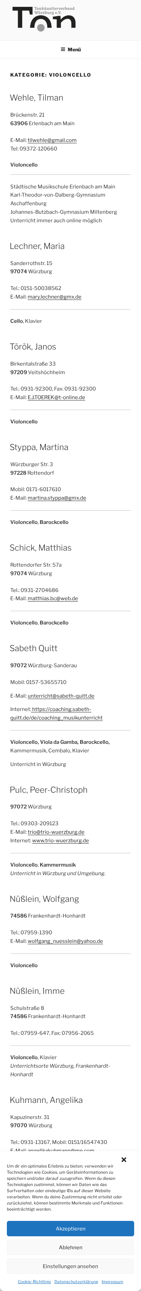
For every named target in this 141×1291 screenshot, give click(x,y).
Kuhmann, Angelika (46, 1100)
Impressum (112, 1281)
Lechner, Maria (37, 246)
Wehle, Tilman (36, 98)
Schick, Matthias (41, 548)
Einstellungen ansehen (70, 1266)
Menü (74, 49)
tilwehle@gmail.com (52, 140)
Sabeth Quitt (33, 648)
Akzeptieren (71, 1229)
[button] (123, 1159)
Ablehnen (70, 1247)
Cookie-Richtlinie (34, 1281)
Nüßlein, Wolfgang (44, 899)
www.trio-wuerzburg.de (60, 841)
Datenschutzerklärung (76, 1281)
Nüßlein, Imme (37, 991)
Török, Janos (33, 347)
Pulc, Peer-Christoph (49, 790)
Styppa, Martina (39, 447)
